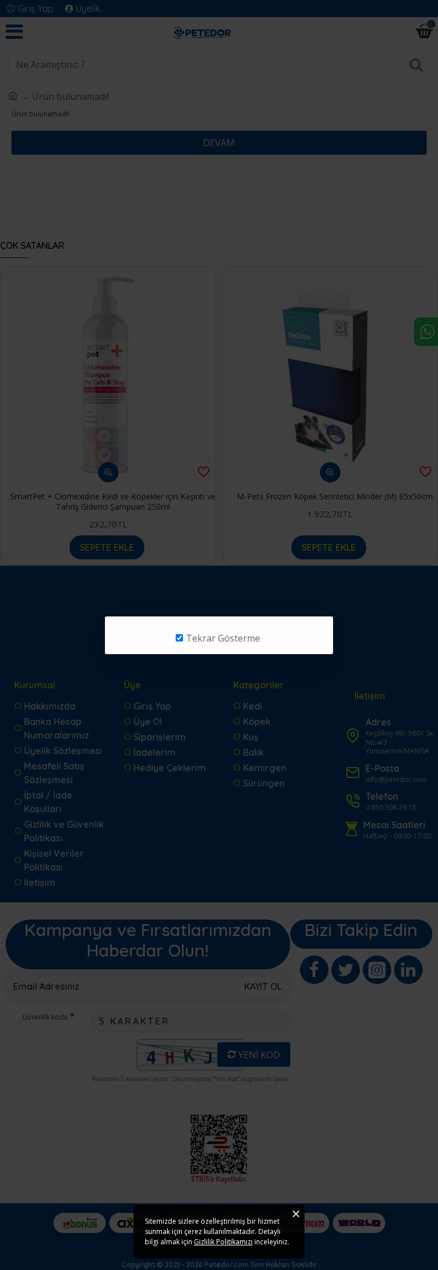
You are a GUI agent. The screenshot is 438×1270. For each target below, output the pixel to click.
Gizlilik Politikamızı (223, 1242)
